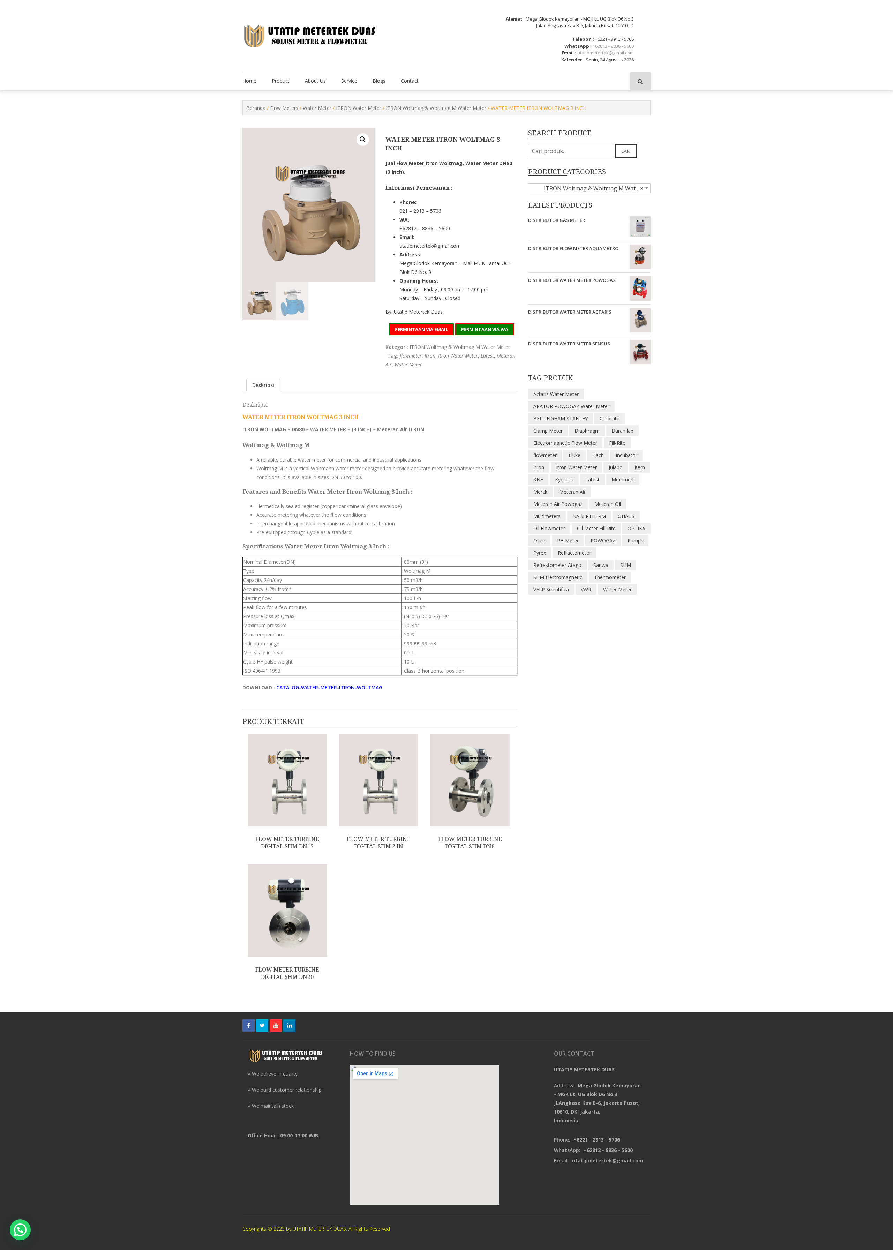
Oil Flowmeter (549, 528)
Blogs (379, 80)
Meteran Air (572, 491)
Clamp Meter (548, 430)
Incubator (626, 455)
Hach (598, 455)
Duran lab (622, 430)
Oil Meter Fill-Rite (596, 528)
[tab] (263, 385)
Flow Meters (284, 108)
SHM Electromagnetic (557, 577)
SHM (625, 565)
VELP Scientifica (551, 589)
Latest (487, 355)
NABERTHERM (589, 516)
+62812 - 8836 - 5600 (613, 46)
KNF (538, 479)
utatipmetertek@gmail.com (605, 53)
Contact (410, 80)
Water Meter (317, 108)
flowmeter (411, 355)
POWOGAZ (603, 540)
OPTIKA (636, 528)
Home (249, 80)
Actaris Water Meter (556, 394)
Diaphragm (587, 430)
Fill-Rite (617, 443)
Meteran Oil (607, 504)
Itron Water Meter (458, 355)
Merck (540, 491)
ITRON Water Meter (358, 108)
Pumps (635, 540)
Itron (430, 355)
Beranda (255, 108)
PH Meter (568, 540)
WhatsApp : (578, 46)
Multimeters (547, 516)
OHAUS (626, 516)
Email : (569, 53)
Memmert (622, 479)
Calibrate (610, 418)
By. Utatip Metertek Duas (414, 311)
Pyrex (539, 552)
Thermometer (610, 577)
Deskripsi (263, 385)
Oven (539, 540)
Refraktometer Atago (557, 565)
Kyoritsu (564, 479)
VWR (586, 589)
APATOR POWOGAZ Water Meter (571, 406)
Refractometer (574, 552)
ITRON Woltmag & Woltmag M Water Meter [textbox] (590, 188)
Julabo (616, 467)
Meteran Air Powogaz (558, 504)
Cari (626, 151)
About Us (315, 80)
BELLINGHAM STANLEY (560, 418)
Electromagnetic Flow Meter (565, 443)
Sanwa (600, 565)
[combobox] (589, 188)
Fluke (574, 455)
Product (281, 80)
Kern (640, 467)
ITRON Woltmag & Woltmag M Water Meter (436, 108)
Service (349, 80)
